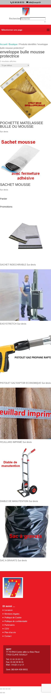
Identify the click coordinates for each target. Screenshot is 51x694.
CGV (6, 628)
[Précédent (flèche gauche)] (1, 692)
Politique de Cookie (12, 617)
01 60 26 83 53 (18, 2)
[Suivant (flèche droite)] (4, 692)
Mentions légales (11, 614)
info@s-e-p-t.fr (17, 664)
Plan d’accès (10, 632)
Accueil (3, 44)
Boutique (13, 44)
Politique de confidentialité (15, 621)
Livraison (8, 610)
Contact (7, 636)
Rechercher (14, 18)
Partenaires (9, 625)
